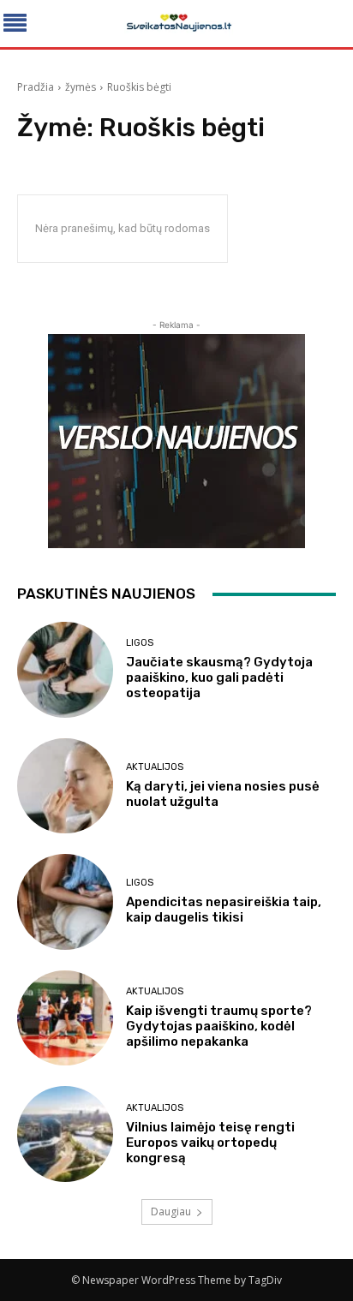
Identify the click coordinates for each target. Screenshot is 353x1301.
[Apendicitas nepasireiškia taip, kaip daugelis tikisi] (65, 902)
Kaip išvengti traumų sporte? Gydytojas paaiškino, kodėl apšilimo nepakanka (219, 1026)
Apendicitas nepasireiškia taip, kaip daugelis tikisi (223, 909)
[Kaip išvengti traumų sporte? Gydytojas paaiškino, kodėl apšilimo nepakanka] (65, 1018)
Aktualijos (154, 767)
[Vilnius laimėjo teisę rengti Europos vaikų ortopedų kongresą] (65, 1134)
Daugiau (171, 1211)
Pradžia (35, 87)
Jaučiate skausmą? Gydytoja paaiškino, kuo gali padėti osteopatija (219, 677)
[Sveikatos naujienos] (176, 23)
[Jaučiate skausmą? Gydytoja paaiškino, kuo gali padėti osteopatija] (65, 670)
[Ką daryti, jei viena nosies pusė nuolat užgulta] (65, 786)
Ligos (139, 643)
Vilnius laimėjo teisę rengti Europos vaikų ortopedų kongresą (210, 1142)
